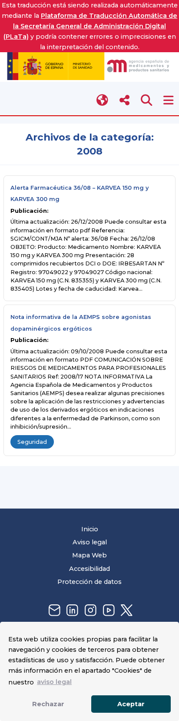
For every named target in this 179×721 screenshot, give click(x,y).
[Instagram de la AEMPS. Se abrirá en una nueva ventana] (89, 610)
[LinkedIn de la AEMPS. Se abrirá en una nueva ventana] (71, 610)
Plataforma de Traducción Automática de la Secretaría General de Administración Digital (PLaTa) (90, 26)
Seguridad (32, 442)
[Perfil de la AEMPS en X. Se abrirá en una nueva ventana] (126, 610)
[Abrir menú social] (124, 100)
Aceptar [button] (131, 704)
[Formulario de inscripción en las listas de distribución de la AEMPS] (53, 610)
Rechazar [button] (48, 704)
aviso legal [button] (54, 682)
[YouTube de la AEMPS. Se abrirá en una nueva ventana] (108, 610)
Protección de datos (89, 582)
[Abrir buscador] (146, 100)
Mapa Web (89, 555)
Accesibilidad (89, 569)
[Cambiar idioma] (102, 100)
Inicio (89, 529)
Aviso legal (90, 542)
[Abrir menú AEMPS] (168, 100)
